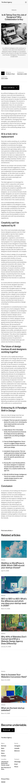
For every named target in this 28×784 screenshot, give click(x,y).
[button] (26, 2)
